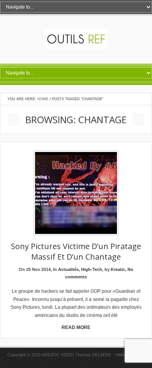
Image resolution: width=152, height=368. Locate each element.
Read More (76, 327)
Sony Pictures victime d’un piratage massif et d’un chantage (76, 251)
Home (42, 99)
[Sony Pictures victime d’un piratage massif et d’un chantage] (76, 193)
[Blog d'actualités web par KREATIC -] (76, 47)
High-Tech (91, 269)
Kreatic (118, 269)
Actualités (68, 269)
